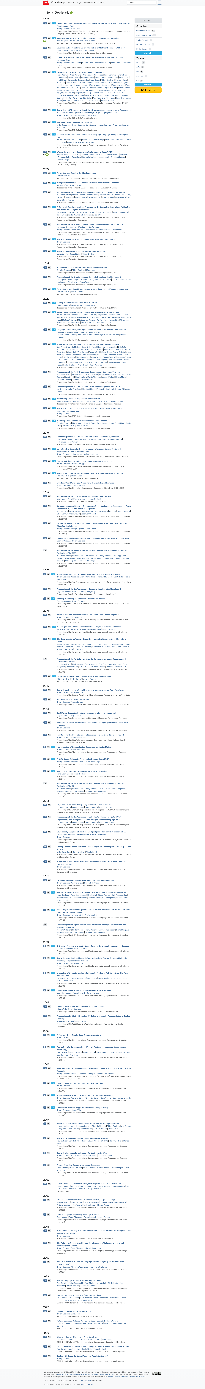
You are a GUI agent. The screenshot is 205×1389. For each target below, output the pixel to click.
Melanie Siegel (89, 305)
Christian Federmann (65, 948)
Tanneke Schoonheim (72, 355)
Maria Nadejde (88, 90)
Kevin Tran (120, 98)
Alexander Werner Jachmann (82, 1267)
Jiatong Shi (116, 95)
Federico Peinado (70, 981)
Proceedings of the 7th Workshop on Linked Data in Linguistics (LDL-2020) (88, 386)
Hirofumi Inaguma (80, 85)
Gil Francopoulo (108, 898)
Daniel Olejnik (74, 1141)
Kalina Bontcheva (94, 629)
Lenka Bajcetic (63, 41)
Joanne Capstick (63, 1202)
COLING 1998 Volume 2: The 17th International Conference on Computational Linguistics (91, 1303)
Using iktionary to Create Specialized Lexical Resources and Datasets (88, 183)
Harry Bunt (62, 1129)
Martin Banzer (90, 577)
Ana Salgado (102, 360)
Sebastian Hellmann (83, 647)
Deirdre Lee (105, 317)
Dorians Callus (87, 63)
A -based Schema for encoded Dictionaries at (83, 759)
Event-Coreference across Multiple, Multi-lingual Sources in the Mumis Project (90, 1184)
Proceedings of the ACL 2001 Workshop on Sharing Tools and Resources (85, 1238)
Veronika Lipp (83, 352)
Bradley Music (107, 1339)
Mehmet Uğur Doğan (107, 930)
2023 (80, 72)
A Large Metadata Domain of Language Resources (78, 1165)
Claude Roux (113, 1129)
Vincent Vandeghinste (121, 125)
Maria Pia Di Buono (104, 212)
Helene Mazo (84, 667)
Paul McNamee (124, 88)
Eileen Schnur (62, 514)
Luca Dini (107, 1323)
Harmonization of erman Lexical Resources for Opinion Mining (84, 747)
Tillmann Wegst (103, 1205)
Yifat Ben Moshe (89, 355)
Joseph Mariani (108, 197)
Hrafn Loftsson (104, 789)
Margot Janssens (104, 125)
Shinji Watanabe (93, 100)
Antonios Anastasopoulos (93, 75)
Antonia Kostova (89, 679)
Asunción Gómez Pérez (80, 1098)
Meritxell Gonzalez (88, 322)
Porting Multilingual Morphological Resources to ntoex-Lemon (84, 461)
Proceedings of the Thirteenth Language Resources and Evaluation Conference (88, 178)
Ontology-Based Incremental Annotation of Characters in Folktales (85, 880)
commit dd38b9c (87, 1384)
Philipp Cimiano (70, 317)
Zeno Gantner (106, 1098)
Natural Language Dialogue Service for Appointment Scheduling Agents (87, 1321)
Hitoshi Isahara (81, 197)
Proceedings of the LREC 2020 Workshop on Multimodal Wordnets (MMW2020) (88, 308)
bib (49, 23)
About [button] (70, 2)
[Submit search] (159, 3)
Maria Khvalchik (74, 322)
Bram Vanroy (62, 127)
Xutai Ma (84, 88)
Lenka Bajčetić (89, 50)
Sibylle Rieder (113, 1283)
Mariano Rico (113, 320)
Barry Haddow (114, 82)
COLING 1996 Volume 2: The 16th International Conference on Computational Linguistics (91, 1342)
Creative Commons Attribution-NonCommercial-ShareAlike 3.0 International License (86, 1374)
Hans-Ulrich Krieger (78, 749)
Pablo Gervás (103, 978)
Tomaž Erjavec (86, 1129)
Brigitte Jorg (77, 1205)
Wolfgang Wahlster (91, 1202)
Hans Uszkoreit (77, 1202)
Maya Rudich (102, 355)
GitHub (101, 2)
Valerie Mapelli (62, 900)
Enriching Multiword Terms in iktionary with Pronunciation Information (88, 38)
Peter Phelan (89, 1283)
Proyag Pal (111, 93)
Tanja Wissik (84, 349)
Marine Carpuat (74, 77)
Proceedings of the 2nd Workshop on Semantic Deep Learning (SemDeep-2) (86, 594)
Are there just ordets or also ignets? (75, 122)
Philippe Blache (92, 195)
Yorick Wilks (97, 1189)
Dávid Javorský (95, 85)
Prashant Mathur (95, 88)
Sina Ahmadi (62, 347)
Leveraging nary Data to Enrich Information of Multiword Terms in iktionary (91, 48)
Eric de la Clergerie (99, 1126)
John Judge (106, 85)
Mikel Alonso (91, 360)
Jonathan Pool (79, 649)
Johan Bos (76, 154)
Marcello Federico (86, 82)
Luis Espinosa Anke (64, 499)
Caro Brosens (91, 125)
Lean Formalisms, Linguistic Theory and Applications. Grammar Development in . (93, 1346)
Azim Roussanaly (100, 1129)
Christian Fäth (102, 320)
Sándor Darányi (91, 978)
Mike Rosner (120, 140)
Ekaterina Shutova (118, 157)
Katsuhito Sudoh (85, 98)
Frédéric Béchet (78, 195)
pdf (45, 23)
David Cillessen (64, 360)
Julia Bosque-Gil (117, 389)
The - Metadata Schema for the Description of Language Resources (91, 892)
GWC (138, 67)
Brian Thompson (108, 98)
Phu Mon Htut (66, 85)
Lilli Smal (60, 335)
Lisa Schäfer (118, 577)
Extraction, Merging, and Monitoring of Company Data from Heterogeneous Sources (93, 946)
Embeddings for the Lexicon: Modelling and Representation (82, 267)
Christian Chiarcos (75, 212)
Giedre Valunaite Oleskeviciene (80, 215)
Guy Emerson (62, 715)
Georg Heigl (90, 591)
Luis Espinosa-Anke (64, 279)
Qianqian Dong (121, 80)
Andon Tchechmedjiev (76, 142)
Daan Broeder (62, 1052)
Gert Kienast (108, 1074)
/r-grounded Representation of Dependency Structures (84, 990)
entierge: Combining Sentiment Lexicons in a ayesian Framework (86, 713)
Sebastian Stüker (71, 98)
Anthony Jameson (64, 1205)
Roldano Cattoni (87, 77)
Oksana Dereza (109, 357)
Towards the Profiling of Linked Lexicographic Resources (81, 251)
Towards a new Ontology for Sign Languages (76, 173)
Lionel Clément (73, 1129)
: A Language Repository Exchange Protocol (78, 1214)
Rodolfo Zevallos (107, 100)
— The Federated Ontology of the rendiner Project (82, 771)
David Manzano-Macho (122, 1098)
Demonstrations (63, 1191)
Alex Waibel (67, 100)
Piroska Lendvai (77, 617)
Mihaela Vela (62, 1009)
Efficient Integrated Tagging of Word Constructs (77, 1337)
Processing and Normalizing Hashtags (73, 699)
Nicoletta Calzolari (64, 195)
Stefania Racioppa (118, 317)
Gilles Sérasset (89, 41)
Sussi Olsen (75, 29)
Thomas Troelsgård (78, 115)
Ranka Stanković (69, 365)
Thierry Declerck (63, 29)
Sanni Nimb (86, 347)
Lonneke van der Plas (65, 95)
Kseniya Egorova (77, 529)
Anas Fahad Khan (117, 423)
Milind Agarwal (62, 75)
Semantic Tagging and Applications (74, 1311)
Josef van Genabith (84, 335)
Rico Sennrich (103, 157)
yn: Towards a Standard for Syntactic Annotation (80, 1083)
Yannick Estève (72, 82)
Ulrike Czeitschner (64, 852)
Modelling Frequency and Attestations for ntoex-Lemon (82, 421)
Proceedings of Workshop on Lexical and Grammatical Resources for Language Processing (92, 718)
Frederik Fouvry (81, 1339)
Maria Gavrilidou (63, 895)
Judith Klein (75, 1314)
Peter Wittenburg (71, 1055)
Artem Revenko (86, 282)
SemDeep (140, 76)
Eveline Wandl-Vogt (78, 737)
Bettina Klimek (77, 401)
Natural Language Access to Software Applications (79, 1280)
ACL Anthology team (85, 1380)
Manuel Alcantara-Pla (65, 1021)
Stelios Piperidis (68, 200)
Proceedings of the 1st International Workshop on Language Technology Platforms (89, 404)
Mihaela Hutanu (87, 1141)
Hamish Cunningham (88, 1186)
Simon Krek (76, 157)
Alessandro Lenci (105, 1155)
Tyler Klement (76, 679)
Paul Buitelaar (62, 1141)
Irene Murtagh (98, 140)
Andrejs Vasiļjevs (101, 511)
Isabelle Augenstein (78, 629)
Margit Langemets (83, 357)
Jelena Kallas (96, 357)
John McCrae (76, 315)
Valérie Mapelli (74, 511)
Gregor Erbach (120, 1202)
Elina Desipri (92, 895)
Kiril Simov (89, 362)
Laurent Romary (116, 1052)
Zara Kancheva (114, 362)
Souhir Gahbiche (101, 82)
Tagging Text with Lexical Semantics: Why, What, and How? (80, 1316)
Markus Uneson (103, 1168)
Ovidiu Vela (95, 1098)
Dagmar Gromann (80, 279)
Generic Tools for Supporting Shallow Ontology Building (82, 1107)
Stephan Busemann (78, 1074)
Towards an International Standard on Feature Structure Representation (88, 1123)
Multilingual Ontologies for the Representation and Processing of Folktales (89, 574)
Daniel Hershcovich (111, 154)
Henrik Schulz (101, 1283)
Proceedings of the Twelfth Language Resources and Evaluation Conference (86, 325)
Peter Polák (79, 95)
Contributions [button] (88, 2)
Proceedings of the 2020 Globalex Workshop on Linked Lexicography (84, 416)
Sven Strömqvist (117, 1168)
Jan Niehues (69, 93)
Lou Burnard (72, 1126)
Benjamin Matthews (102, 63)
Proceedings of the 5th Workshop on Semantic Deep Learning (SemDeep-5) (89, 437)
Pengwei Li (75, 88)
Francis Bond (91, 644)
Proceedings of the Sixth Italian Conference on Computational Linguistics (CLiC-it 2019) (90, 488)
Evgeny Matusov (110, 88)
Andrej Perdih (83, 365)
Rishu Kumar (65, 88)
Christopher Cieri (117, 195)
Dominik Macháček (105, 577)
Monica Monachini (110, 347)
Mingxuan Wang (80, 100)
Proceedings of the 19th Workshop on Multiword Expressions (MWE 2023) (86, 43)
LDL (138, 72)
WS (137, 81)
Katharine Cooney (104, 322)
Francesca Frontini (79, 898)
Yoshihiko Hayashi (64, 993)
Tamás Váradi (94, 352)
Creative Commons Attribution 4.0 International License (126, 1376)
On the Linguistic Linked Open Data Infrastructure (78, 399)
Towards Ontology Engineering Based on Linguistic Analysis (82, 1138)
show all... (148, 53)
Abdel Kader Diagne (95, 1323)
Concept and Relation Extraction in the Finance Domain (80, 1006)
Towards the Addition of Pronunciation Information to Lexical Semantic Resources (92, 289)
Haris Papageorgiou (119, 895)
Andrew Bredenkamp (88, 1286)
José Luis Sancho (115, 360)
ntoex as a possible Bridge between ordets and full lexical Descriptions (90, 473)
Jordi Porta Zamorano (75, 362)
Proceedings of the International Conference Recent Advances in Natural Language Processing (93, 704)
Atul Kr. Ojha (88, 93)
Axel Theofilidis (86, 1298)
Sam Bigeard (76, 63)
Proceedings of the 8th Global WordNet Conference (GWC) (80, 681)
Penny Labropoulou (78, 895)
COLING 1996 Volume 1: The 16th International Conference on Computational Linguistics (91, 1351)
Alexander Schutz (101, 1141)
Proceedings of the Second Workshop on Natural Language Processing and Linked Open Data (93, 695)
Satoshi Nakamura (103, 90)
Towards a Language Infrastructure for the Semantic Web (82, 1153)
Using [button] (78, 2)
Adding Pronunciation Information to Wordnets (77, 303)
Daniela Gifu (97, 215)
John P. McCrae (63, 90)
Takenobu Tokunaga (87, 561)
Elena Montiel (90, 230)
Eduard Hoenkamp (69, 1189)
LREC (138, 62)
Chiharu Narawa (93, 993)
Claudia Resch (91, 852)
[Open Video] (44, 41)
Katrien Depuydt (103, 423)
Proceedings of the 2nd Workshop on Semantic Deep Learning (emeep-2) (89, 589)
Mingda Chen (113, 77)
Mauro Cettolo (100, 77)
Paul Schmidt (62, 1283)
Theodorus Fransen (123, 357)
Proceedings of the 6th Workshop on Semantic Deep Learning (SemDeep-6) (86, 273)
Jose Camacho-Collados (121, 279)
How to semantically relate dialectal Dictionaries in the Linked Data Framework (90, 735)
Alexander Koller (64, 157)
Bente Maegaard (94, 197)
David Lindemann (77, 360)
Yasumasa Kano (118, 85)
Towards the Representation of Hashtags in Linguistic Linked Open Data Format (91, 690)
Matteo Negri (116, 90)
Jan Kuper (75, 1186)
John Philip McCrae (106, 822)
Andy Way (90, 142)
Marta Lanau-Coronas (86, 320)
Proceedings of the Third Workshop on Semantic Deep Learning (84, 496)
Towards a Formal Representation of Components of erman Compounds (88, 615)
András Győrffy (119, 352)
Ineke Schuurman (63, 125)
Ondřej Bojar (122, 75)
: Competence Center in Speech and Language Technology (86, 1200)
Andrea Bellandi (97, 349)
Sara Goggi (69, 197)
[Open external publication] (44, 574)
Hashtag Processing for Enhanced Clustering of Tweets (81, 599)
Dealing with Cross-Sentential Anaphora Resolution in (82, 1356)
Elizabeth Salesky (104, 95)
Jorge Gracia (62, 215)
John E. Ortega (99, 93)
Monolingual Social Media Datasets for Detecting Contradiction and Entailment (90, 627)
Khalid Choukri (62, 80)
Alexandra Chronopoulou (79, 80)
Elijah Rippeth (90, 95)
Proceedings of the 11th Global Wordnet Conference (77, 294)
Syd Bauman (126, 1126)
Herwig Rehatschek (95, 1074)
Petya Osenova (101, 362)
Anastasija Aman (77, 577)
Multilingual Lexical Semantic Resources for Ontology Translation (85, 1095)
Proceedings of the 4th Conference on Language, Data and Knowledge (84, 53)
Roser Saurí (94, 317)
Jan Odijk (75, 380)
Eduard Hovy (125, 154)
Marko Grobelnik (115, 664)
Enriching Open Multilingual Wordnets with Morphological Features (85, 483)
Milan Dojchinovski (120, 212)
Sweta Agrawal (75, 75)
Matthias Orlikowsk (69, 320)
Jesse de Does (89, 423)
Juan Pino (120, 93)
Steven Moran (110, 647)
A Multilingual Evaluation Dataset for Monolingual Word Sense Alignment (88, 344)
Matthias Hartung (89, 315)
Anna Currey (95, 80)
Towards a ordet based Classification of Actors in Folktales (84, 676)
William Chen (124, 77)
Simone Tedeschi (63, 154)
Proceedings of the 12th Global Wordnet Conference (77, 118)
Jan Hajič (98, 154)
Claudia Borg (62, 77)
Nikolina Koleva (77, 883)
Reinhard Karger (89, 1205)
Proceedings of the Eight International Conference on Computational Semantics (87, 1011)
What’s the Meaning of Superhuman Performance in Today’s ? (85, 152)
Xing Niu (78, 93)
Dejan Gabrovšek (96, 365)
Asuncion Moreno (64, 380)
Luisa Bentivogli (110, 75)
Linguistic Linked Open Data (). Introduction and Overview (84, 805)
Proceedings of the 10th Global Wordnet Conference (77, 478)
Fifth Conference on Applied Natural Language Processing (79, 1328)
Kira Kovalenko (69, 357)
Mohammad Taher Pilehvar (68, 282)
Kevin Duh (61, 82)
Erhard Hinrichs (89, 1052)
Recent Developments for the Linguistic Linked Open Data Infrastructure (88, 312)
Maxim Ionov (117, 230)
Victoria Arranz (122, 898)
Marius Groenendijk (75, 1283)
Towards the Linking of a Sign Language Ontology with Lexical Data (86, 239)
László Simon (106, 352)
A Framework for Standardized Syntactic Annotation (79, 1035)
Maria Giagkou (99, 335)
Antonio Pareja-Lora (65, 649)
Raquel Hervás (115, 978)
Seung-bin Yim (75, 254)
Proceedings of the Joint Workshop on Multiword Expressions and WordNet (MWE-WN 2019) (93, 457)
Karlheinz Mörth (77, 762)
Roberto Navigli (63, 160)
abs (54, 23)
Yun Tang (97, 98)
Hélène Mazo (120, 197)
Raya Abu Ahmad (115, 355)
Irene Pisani (108, 349)
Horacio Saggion (63, 1186)
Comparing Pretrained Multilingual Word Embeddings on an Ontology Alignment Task (93, 538)
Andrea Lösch (70, 335)
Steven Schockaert (89, 157)
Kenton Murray (76, 90)
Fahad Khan (87, 140)
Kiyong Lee (61, 1126)
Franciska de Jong (85, 1189)
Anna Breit (107, 279)
